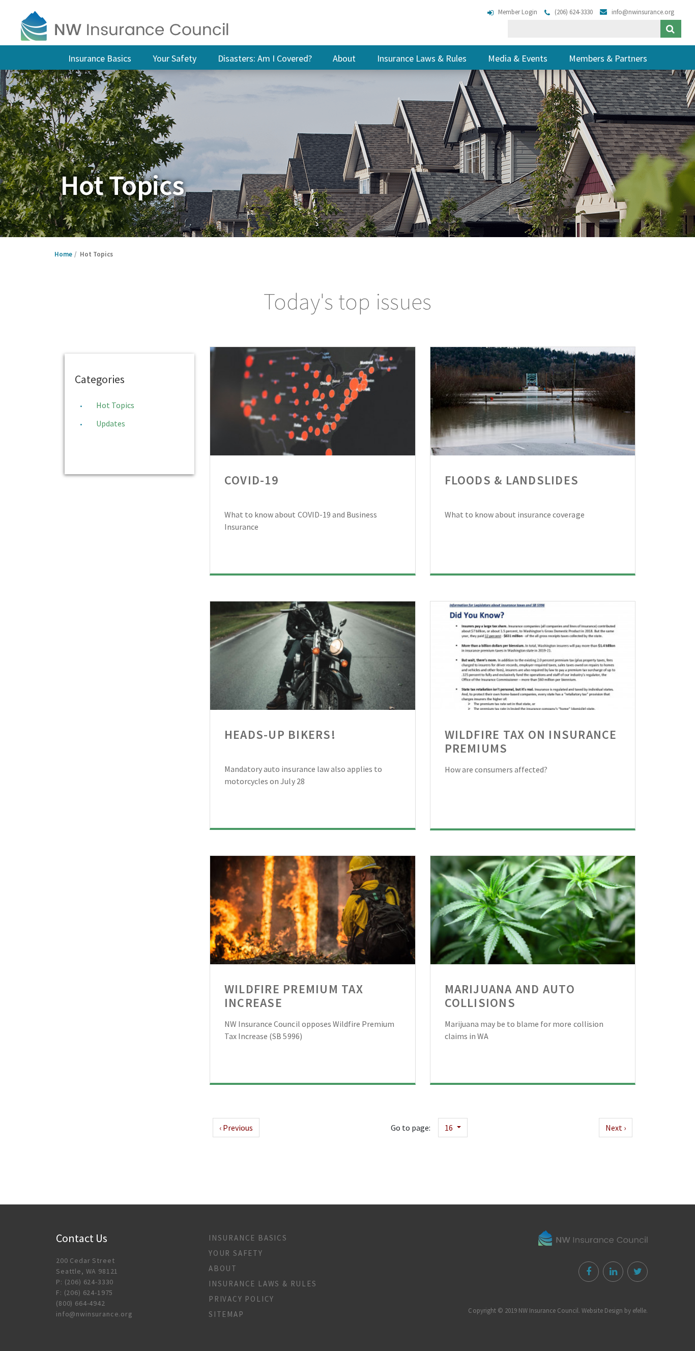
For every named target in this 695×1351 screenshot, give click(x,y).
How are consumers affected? (496, 769)
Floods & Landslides (512, 480)
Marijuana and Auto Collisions (510, 996)
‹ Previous (236, 1128)
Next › (615, 1128)
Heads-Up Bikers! (280, 734)
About (344, 58)
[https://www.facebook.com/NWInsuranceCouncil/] (587, 1272)
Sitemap (226, 1314)
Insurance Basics (99, 58)
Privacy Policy (241, 1299)
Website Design (602, 1310)
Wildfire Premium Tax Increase (293, 996)
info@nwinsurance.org (94, 1313)
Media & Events (517, 58)
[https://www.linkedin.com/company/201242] (611, 1272)
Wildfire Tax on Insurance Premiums (531, 741)
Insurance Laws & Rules (422, 58)
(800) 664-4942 (80, 1303)
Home (63, 254)
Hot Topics (115, 405)
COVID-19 (251, 480)
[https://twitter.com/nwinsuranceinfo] (636, 1272)
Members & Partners (608, 58)
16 (449, 1128)
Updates (110, 423)
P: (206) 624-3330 (84, 1281)
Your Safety (174, 58)
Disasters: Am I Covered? (265, 58)
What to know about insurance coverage (515, 514)
